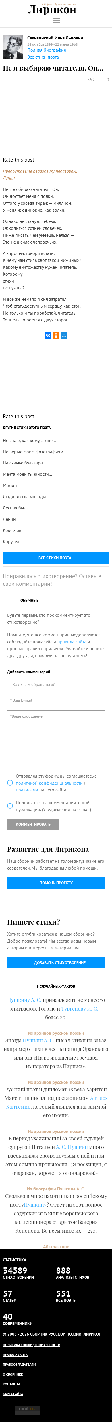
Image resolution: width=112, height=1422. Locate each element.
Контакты (11, 1384)
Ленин (9, 519)
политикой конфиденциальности (49, 783)
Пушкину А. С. (24, 999)
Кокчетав (12, 530)
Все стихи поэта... (56, 557)
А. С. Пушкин (72, 1146)
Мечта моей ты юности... (27, 474)
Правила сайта (15, 1355)
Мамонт (11, 485)
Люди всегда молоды (24, 496)
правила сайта (71, 641)
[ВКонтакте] (48, 335)
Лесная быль (15, 508)
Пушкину (35, 1204)
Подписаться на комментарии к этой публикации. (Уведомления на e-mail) (53, 806)
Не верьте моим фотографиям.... (35, 451)
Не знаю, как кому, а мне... (29, 440)
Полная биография (46, 50)
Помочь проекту (56, 882)
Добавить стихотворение (60, 962)
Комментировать (33, 824)
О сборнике (13, 1374)
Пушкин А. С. (39, 1040)
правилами (27, 790)
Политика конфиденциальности (31, 1345)
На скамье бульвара (23, 463)
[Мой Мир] (64, 335)
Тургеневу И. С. (80, 1008)
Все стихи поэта (43, 57)
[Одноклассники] (56, 335)
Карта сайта (13, 1394)
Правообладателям (19, 1364)
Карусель (12, 541)
